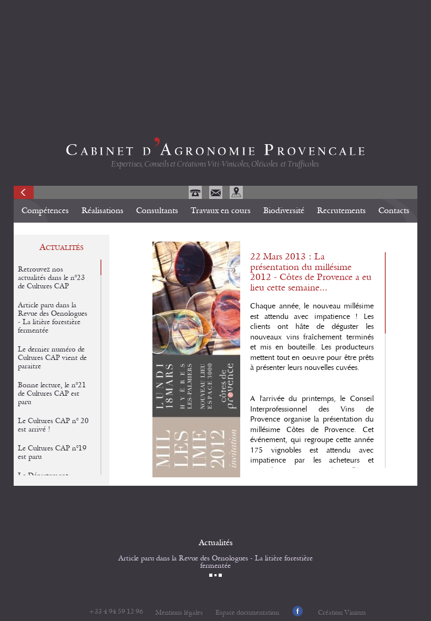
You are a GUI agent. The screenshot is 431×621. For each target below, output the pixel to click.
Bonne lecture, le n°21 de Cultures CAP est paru (52, 394)
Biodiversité (283, 210)
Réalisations (102, 210)
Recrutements (341, 210)
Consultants (157, 210)
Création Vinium (342, 612)
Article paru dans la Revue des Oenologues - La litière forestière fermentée (215, 562)
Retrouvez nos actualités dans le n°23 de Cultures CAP (51, 278)
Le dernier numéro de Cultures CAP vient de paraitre (52, 358)
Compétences (45, 210)
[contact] (217, 196)
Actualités (216, 542)
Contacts (393, 210)
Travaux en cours (221, 210)
